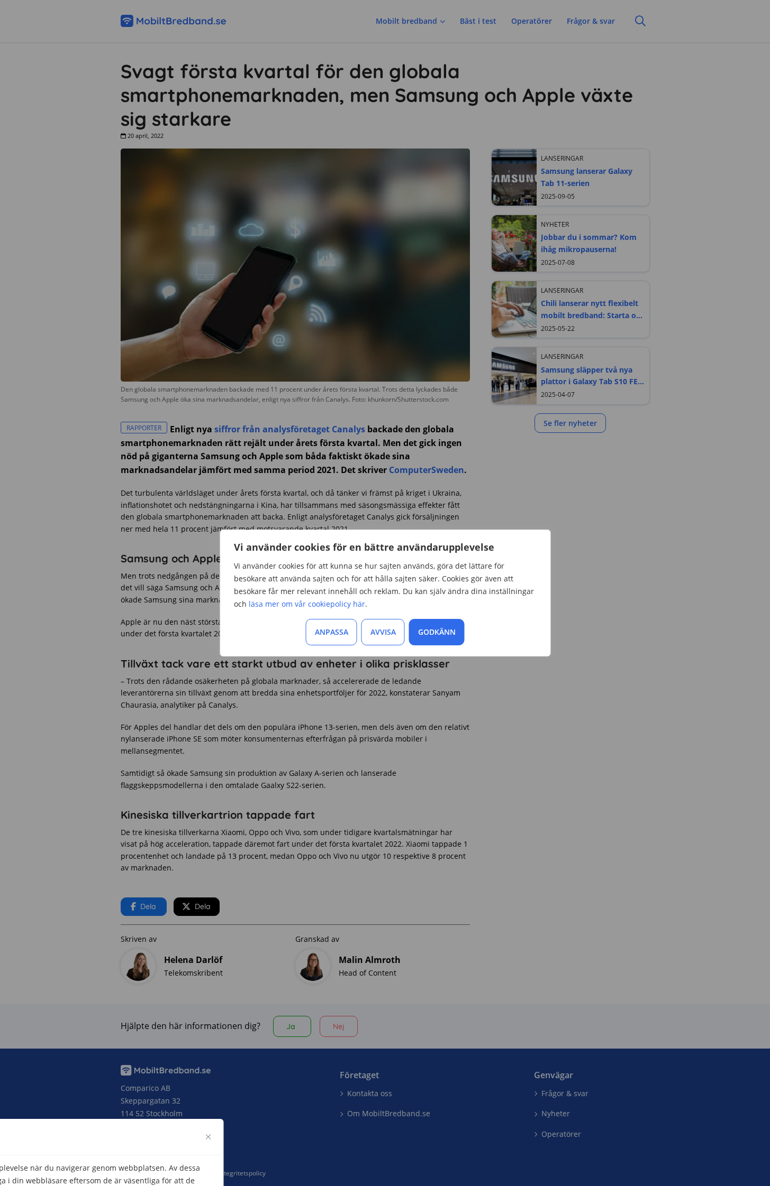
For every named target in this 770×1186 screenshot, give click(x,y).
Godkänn (437, 632)
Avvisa (383, 632)
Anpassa (331, 632)
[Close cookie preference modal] (208, 1136)
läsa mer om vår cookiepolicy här (307, 604)
